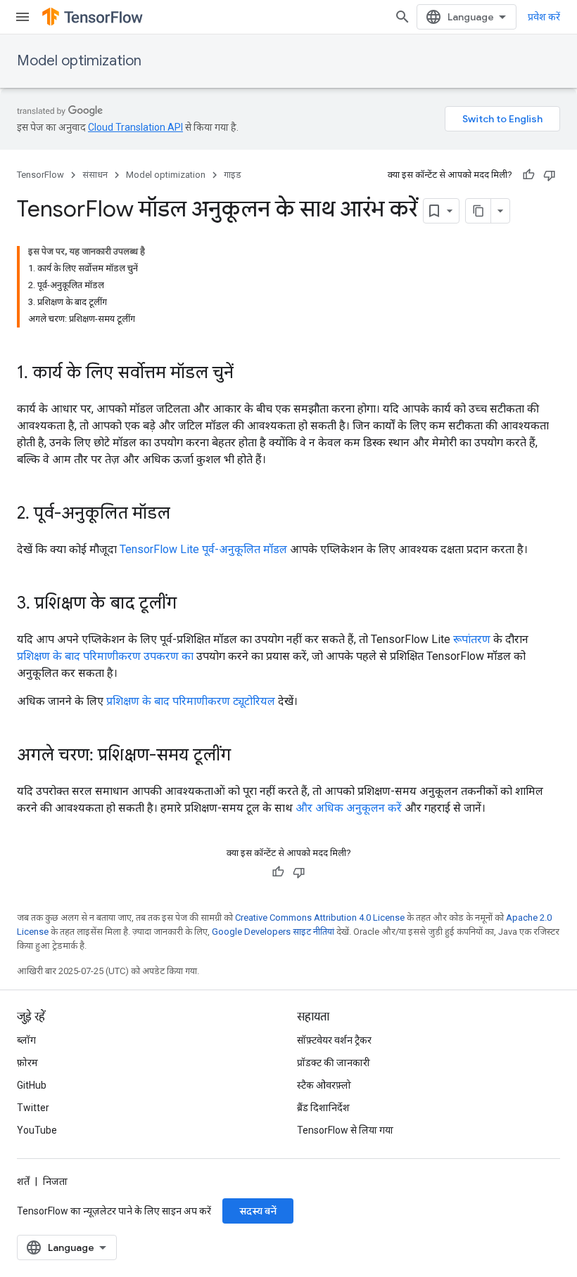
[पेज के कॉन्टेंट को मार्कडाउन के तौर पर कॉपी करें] (478, 211)
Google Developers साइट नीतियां (273, 931)
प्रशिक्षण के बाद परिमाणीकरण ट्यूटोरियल (190, 701)
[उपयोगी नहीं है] (549, 175)
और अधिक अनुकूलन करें (349, 808)
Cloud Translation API (135, 127)
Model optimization (79, 61)
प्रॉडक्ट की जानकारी (333, 1062)
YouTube (37, 1130)
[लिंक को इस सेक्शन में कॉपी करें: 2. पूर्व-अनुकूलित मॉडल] (184, 514)
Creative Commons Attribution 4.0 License (320, 917)
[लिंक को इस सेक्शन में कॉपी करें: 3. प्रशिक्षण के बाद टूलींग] (191, 604)
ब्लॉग (26, 1040)
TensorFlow (40, 174)
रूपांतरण (471, 639)
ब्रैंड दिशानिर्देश (323, 1107)
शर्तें (23, 1181)
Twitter (33, 1107)
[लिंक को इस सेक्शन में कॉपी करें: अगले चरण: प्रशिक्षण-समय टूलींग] (245, 756)
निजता (55, 1181)
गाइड (232, 174)
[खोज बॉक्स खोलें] (402, 16)
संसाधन (95, 174)
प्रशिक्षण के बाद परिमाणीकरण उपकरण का (105, 656)
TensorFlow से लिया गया (345, 1130)
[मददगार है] (528, 175)
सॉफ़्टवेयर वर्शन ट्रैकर (334, 1040)
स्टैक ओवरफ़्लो (324, 1085)
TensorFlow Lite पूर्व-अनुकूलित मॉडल (203, 549)
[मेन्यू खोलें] (22, 17)
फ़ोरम (27, 1062)
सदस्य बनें (258, 1211)
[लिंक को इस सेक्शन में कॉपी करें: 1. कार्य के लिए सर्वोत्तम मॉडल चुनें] (248, 373)
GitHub (31, 1085)
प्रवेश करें (544, 16)
